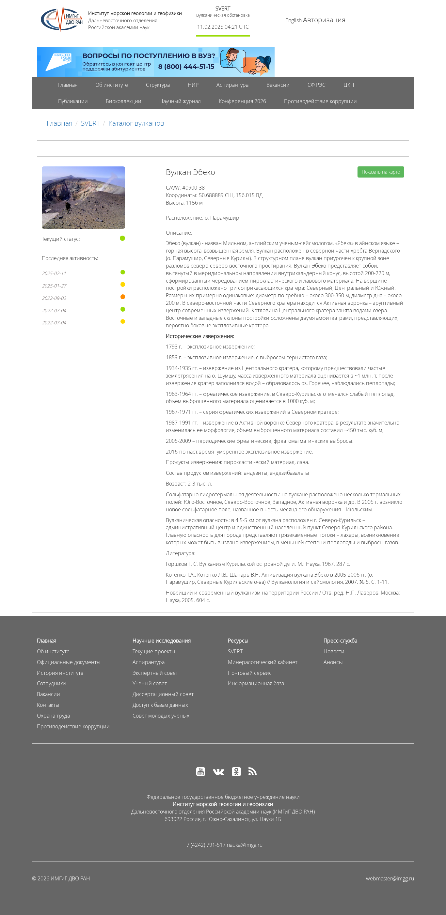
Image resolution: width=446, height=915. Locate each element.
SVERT (222, 8)
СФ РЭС (317, 84)
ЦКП (348, 84)
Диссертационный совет (163, 694)
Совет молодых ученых (161, 715)
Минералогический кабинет (262, 662)
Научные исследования (162, 640)
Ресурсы (238, 640)
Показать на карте (381, 172)
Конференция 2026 (242, 101)
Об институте (111, 84)
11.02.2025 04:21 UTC (223, 26)
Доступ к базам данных (160, 704)
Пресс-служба (340, 640)
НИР (193, 84)
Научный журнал (180, 101)
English (293, 20)
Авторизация (324, 19)
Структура (158, 84)
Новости (334, 651)
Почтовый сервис (250, 672)
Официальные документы (69, 662)
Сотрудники (51, 683)
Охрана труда (53, 715)
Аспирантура (232, 84)
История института (60, 672)
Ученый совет (150, 683)
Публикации (73, 101)
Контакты (48, 704)
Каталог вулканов (136, 123)
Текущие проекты (154, 651)
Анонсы (333, 662)
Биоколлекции (123, 101)
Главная (67, 84)
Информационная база (256, 683)
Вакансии (278, 84)
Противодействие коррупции (320, 101)
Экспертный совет (155, 672)
